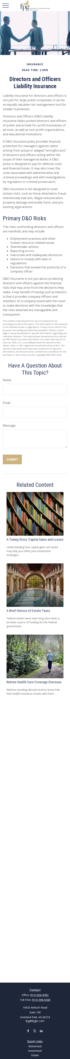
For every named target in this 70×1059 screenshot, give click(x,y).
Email (6, 403)
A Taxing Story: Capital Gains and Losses (35, 540)
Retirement (35, 1046)
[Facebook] (28, 1030)
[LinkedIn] (41, 1030)
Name (7, 380)
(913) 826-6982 (39, 995)
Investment (35, 1050)
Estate (35, 1055)
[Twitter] (34, 1030)
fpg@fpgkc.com (35, 1021)
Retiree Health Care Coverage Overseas (34, 682)
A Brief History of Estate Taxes (28, 611)
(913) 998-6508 (41, 1000)
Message (9, 425)
